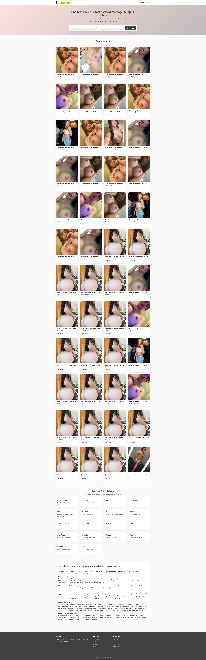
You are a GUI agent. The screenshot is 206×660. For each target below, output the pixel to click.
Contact (115, 649)
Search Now (130, 28)
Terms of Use (116, 641)
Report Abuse (116, 646)
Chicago (95, 644)
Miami (94, 646)
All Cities (95, 651)
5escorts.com (104, 591)
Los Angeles (96, 641)
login (142, 2)
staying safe (68, 588)
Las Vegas (95, 649)
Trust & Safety (116, 639)
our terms (77, 588)
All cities (148, 2)
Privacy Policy (116, 644)
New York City (96, 639)
